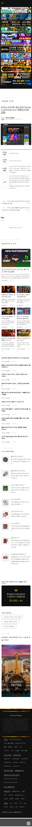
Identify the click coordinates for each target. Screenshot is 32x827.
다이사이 (6, 750)
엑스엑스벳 (24, 758)
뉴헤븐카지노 (7, 762)
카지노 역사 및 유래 (15, 739)
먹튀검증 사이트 (8, 101)
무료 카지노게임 (8, 770)
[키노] (5, 526)
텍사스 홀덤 (24, 750)
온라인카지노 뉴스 (9, 243)
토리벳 (23, 798)
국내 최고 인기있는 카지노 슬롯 (12, 617)
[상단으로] (28, 823)
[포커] (5, 502)
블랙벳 (11, 798)
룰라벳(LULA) (19, 795)
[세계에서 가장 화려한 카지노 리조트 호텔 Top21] (16, 671)
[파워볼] (5, 557)
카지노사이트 (7, 755)
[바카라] (5, 488)
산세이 (16, 803)
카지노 (6, 739)
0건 (6, 119)
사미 (21, 803)
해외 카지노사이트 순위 (10, 782)
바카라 (16, 747)
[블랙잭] (5, 474)
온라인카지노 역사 (20, 743)
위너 (5, 795)
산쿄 (25, 803)
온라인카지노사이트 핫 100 (11, 775)
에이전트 (10, 795)
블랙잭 (10, 747)
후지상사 (22, 807)
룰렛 (5, 747)
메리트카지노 (7, 766)
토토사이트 (7, 791)
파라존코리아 (16, 758)
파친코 (6, 803)
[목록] (29, 117)
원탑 (23, 791)
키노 (12, 750)
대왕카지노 (7, 758)
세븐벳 (6, 798)
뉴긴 (16, 807)
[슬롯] (5, 540)
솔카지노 (15, 762)
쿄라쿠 (11, 807)
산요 (11, 803)
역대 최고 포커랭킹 (9, 626)
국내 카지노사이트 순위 (10, 778)
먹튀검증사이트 (19, 770)
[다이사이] (5, 514)
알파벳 (17, 798)
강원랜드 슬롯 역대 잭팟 (10, 621)
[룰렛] (5, 459)
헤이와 (6, 807)
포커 (21, 747)
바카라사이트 (17, 755)
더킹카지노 (16, 766)
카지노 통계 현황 (9, 743)
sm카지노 (23, 762)
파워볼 (17, 750)
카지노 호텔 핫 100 (9, 787)
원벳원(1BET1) (16, 791)
